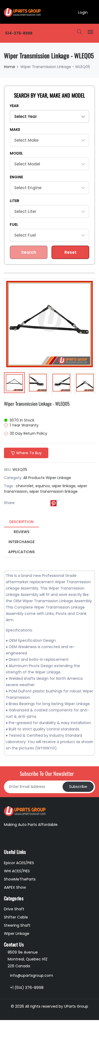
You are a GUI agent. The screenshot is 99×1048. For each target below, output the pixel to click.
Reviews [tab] (21, 531)
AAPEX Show (15, 887)
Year (14, 105)
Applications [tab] (21, 551)
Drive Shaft (14, 909)
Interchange (21, 541)
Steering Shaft (17, 925)
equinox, (43, 486)
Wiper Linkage (58, 477)
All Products (34, 477)
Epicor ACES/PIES (19, 862)
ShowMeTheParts (20, 879)
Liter (14, 200)
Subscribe (78, 786)
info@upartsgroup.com (31, 975)
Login (83, 12)
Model (16, 153)
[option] (14, 383)
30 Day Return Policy (28, 433)
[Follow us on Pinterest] (53, 503)
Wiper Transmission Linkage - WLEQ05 (37, 403)
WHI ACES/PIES (17, 871)
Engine (16, 177)
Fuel (14, 224)
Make (15, 129)
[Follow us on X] (32, 503)
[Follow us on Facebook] (21, 503)
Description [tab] (21, 521)
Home (9, 66)
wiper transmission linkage (53, 491)
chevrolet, (25, 486)
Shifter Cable (16, 917)
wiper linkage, (64, 486)
